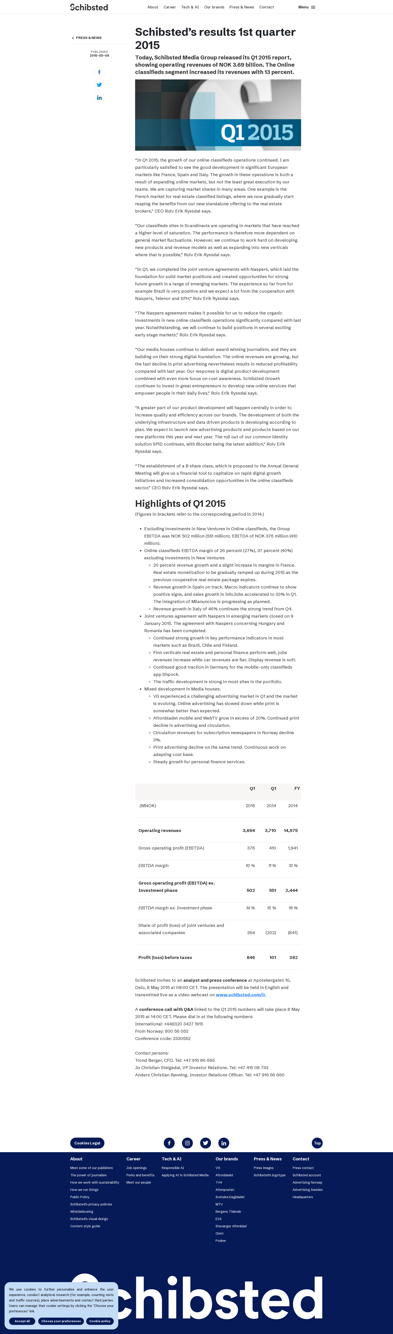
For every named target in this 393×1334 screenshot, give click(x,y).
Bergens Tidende (228, 1212)
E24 (219, 1219)
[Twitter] (99, 84)
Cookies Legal (87, 1143)
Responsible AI (173, 1168)
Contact (266, 7)
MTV (219, 1204)
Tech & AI (190, 7)
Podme (221, 1241)
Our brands (214, 7)
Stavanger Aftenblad (231, 1226)
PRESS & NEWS (86, 38)
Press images (264, 1168)
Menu (307, 7)
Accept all (22, 1321)
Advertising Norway (307, 1182)
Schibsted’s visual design (89, 1219)
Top (317, 1143)
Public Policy (80, 1197)
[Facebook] (99, 72)
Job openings (136, 1168)
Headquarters (303, 1197)
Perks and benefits (140, 1175)
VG (218, 1168)
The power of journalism (88, 1175)
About (153, 7)
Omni (219, 1233)
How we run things (84, 1190)
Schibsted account (307, 1175)
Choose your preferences (61, 1321)
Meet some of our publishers (91, 1168)
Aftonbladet (224, 1175)
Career (170, 7)
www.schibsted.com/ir (241, 994)
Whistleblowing (81, 1212)
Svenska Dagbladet (230, 1197)
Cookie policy (100, 1321)
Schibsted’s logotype (270, 1175)
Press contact (303, 1168)
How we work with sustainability (94, 1182)
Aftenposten (225, 1190)
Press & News (241, 7)
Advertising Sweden (308, 1190)
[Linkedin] (99, 97)
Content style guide (85, 1226)
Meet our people (138, 1182)
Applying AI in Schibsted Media (185, 1175)
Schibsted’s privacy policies (91, 1204)
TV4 (219, 1182)
